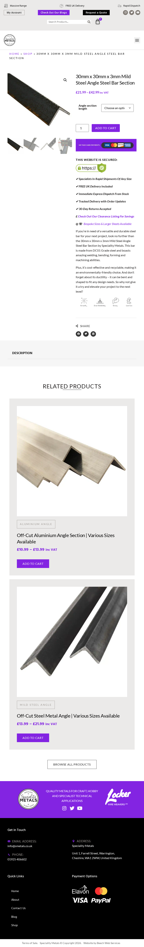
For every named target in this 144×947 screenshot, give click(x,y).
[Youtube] (137, 12)
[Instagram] (125, 12)
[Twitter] (131, 12)
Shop (28, 53)
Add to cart (105, 128)
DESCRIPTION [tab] (22, 353)
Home (14, 53)
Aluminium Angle (36, 524)
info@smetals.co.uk (20, 846)
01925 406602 (17, 859)
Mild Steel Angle (36, 704)
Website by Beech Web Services (101, 943)
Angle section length (88, 107)
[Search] (89, 22)
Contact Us (18, 908)
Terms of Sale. (30, 943)
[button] (137, 40)
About (15, 900)
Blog (14, 917)
